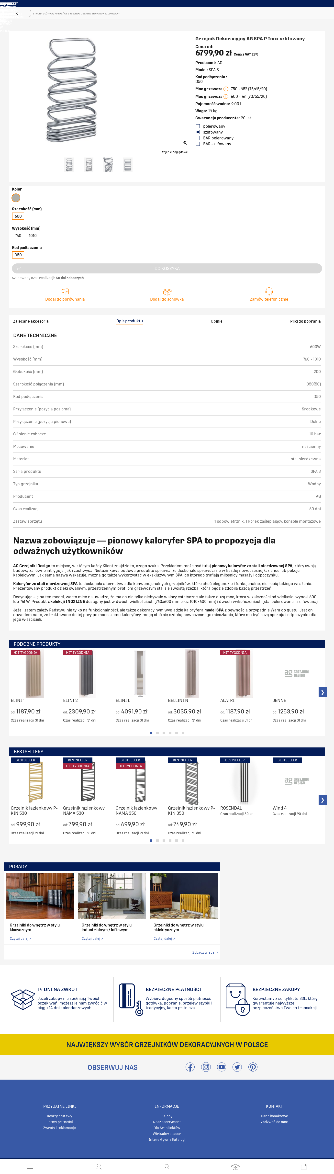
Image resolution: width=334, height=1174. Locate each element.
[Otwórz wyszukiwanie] (167, 1166)
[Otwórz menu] (30, 1167)
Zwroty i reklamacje (59, 1128)
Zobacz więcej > (205, 952)
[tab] (151, 733)
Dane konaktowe (274, 1116)
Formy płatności (59, 1122)
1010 (33, 235)
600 (18, 216)
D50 (18, 255)
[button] (99, 1167)
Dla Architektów (167, 1128)
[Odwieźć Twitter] (237, 1070)
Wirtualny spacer (167, 1134)
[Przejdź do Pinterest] (253, 1070)
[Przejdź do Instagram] (206, 1070)
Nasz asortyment (167, 1122)
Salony (167, 1116)
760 (18, 235)
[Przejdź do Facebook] (190, 1070)
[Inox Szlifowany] (16, 198)
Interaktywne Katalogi (167, 1139)
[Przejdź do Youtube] (221, 1070)
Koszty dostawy (59, 1116)
